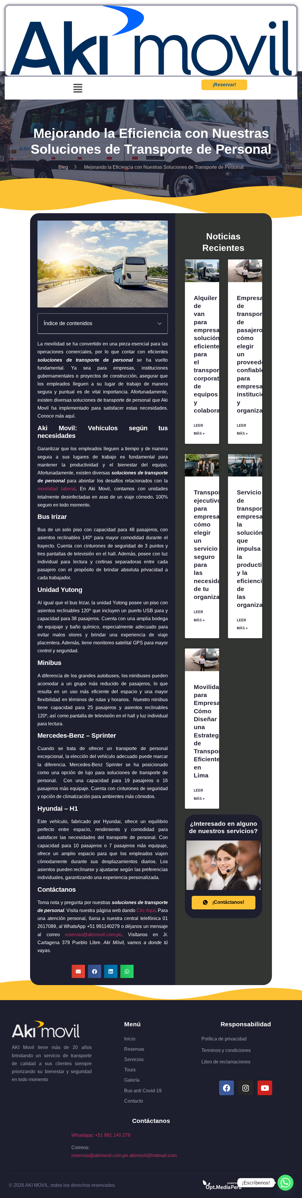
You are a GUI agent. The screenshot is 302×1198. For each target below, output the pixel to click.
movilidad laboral (56, 488)
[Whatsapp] (285, 1183)
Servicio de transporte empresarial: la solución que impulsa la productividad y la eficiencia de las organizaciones (260, 548)
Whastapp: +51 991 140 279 (100, 1135)
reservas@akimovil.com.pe (99, 1155)
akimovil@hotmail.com (153, 1155)
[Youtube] (264, 1087)
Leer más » (199, 429)
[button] (78, 88)
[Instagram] (245, 1087)
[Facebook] (226, 1087)
